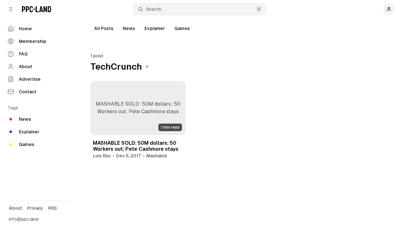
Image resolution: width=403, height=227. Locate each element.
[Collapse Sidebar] (10, 9)
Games (182, 28)
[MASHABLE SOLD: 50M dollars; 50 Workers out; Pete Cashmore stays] (138, 108)
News (129, 28)
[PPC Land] (36, 9)
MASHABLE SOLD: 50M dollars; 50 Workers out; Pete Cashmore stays (136, 146)
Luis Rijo (102, 155)
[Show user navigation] (388, 9)
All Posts (103, 28)
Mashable (156, 155)
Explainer (155, 28)
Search (153, 9)
